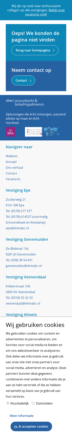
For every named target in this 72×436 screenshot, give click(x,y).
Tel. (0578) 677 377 (19, 211)
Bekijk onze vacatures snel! (45, 12)
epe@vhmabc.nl (17, 228)
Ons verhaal (14, 167)
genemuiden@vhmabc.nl (24, 266)
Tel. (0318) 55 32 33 (19, 298)
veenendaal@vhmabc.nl (23, 303)
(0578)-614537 (21, 217)
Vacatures (13, 179)
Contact (11, 173)
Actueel (11, 162)
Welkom (11, 156)
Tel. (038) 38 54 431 (19, 260)
